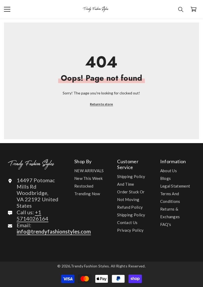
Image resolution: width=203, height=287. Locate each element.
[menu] (7, 9)
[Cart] (193, 9)
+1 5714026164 (32, 215)
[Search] (181, 9)
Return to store (101, 104)
